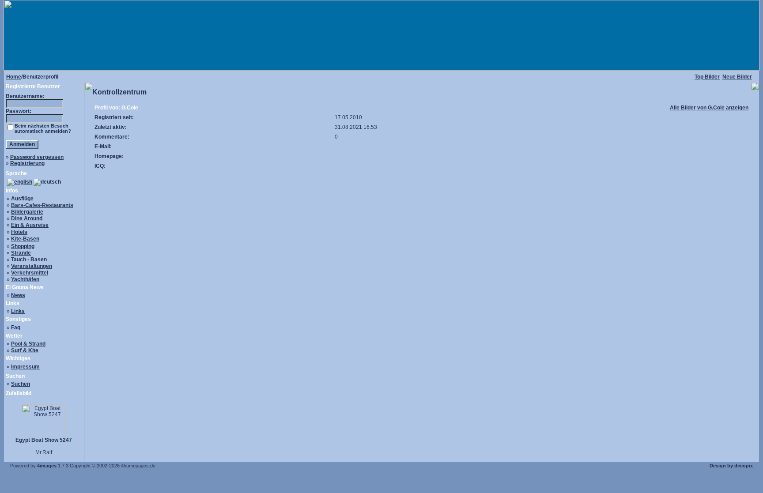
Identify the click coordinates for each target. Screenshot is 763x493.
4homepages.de (138, 465)
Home (13, 77)
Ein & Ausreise (30, 225)
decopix (743, 465)
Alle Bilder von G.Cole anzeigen (709, 108)
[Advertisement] (421, 190)
